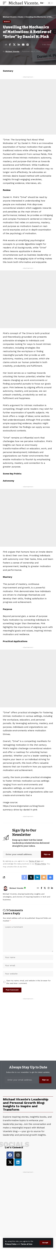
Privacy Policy (11, 1244)
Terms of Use (26, 1244)
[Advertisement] (28, 107)
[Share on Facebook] (10, 44)
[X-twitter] (10, 1162)
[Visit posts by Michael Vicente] (5, 888)
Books (7, 21)
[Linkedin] (18, 1162)
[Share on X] (14, 44)
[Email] (23, 44)
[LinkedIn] (52, 888)
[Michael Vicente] (24, 3)
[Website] (38, 888)
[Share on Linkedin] (19, 44)
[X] (45, 888)
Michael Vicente (12, 51)
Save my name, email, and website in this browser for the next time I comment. (28, 982)
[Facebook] (41, 888)
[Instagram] (48, 888)
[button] (45, 1242)
